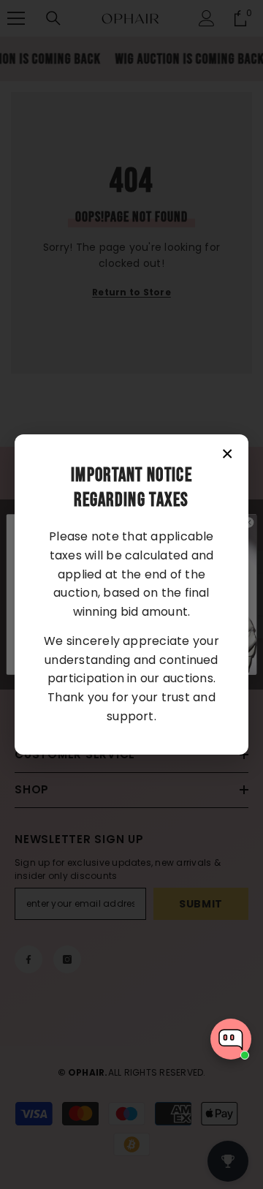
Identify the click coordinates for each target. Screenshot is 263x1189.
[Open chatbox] (230, 1039)
